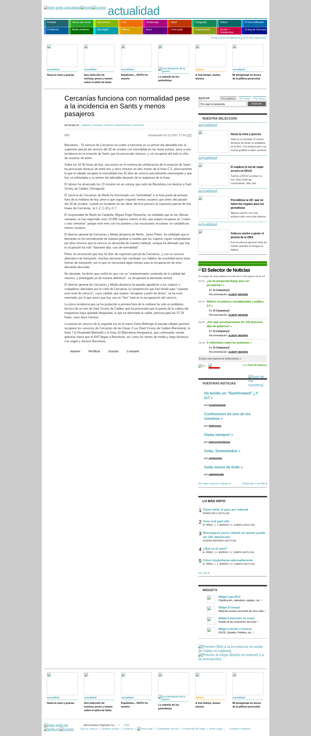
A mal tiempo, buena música (207, 76)
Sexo (149, 29)
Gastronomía (202, 29)
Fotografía (200, 22)
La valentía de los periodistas (168, 78)
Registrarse (234, 37)
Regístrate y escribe (253, 483)
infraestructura (123, 125)
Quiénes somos (110, 728)
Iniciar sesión (218, 37)
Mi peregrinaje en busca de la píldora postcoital (246, 76)
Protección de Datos (194, 728)
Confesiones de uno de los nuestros (227, 416)
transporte (138, 125)
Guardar (113, 351)
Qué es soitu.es (89, 728)
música (199, 69)
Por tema (245, 98)
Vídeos (224, 22)
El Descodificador (254, 22)
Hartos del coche (81, 22)
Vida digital (102, 29)
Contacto (128, 728)
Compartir (133, 351)
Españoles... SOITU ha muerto (134, 76)
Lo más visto (213, 501)
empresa (109, 125)
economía (97, 125)
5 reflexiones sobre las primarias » (229, 342)
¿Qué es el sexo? (215, 548)
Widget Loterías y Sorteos (235, 629)
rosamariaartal (217, 405)
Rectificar (94, 351)
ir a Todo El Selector (255, 365)
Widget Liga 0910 (229, 596)
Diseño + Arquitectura (226, 31)
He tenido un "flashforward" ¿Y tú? (231, 395)
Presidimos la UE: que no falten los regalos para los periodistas (247, 203)
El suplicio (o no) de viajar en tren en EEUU (247, 168)
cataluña (85, 125)
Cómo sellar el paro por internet (225, 509)
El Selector (53, 29)
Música (126, 29)
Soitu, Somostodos (220, 451)
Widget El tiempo (229, 607)
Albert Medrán (238, 294)
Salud (174, 22)
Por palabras (228, 98)
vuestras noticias (219, 383)
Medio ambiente (80, 29)
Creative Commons (239, 728)
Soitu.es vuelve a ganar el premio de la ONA (247, 235)
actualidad (134, 10)
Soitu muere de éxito (222, 467)
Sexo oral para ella (216, 521)
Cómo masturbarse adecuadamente (228, 560)
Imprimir (75, 351)
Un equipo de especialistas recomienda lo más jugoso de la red (231, 276)
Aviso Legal (215, 728)
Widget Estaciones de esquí (236, 618)
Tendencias (152, 22)
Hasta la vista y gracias (60, 74)
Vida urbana (103, 22)
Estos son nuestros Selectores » (220, 358)
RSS (126, 725)
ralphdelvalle (216, 474)
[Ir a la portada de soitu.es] (59, 727)
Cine (124, 22)
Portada (51, 22)
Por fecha (259, 98)
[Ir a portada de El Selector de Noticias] (224, 270)
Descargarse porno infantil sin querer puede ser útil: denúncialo (234, 535)
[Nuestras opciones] (145, 728)
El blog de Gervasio (255, 29)
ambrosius (215, 425)
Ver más (202, 573)
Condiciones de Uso (168, 728)
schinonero (215, 458)
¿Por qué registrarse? (255, 37)
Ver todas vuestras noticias (213, 483)
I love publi (176, 29)
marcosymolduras (219, 442)
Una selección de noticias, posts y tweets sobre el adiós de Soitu (98, 78)
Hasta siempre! (217, 435)
